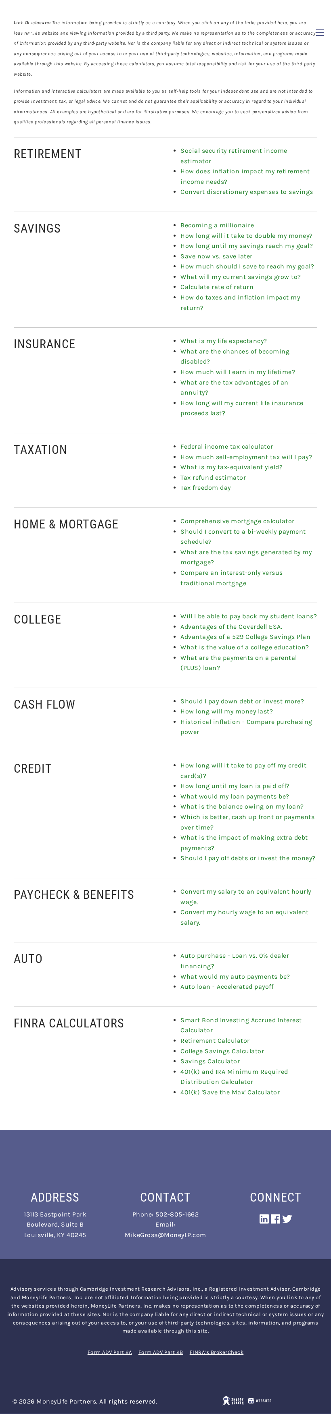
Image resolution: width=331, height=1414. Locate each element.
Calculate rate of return (216, 287)
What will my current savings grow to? (240, 277)
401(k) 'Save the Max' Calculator (230, 1092)
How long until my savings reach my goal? (246, 246)
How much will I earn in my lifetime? (237, 372)
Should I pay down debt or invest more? (242, 701)
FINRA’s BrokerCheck (217, 1352)
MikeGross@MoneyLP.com (165, 1235)
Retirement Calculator (215, 1040)
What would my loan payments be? (234, 796)
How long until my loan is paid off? (235, 786)
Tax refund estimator (213, 477)
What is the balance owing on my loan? (242, 806)
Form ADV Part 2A (110, 1352)
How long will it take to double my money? (246, 235)
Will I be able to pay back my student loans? (248, 616)
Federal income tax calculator (226, 446)
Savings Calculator (210, 1061)
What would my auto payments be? (235, 976)
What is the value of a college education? (244, 647)
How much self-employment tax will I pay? (246, 457)
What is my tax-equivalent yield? (231, 467)
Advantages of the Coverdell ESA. (231, 626)
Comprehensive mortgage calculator (237, 521)
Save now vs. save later (216, 256)
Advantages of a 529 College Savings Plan (245, 636)
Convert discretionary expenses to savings (246, 191)
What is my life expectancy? (223, 341)
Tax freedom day (205, 487)
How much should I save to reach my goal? (247, 266)
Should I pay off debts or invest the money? (248, 858)
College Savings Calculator (222, 1051)
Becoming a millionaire (217, 225)
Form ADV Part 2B (160, 1352)
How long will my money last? (226, 711)
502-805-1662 (177, 1214)
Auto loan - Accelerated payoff (226, 986)
